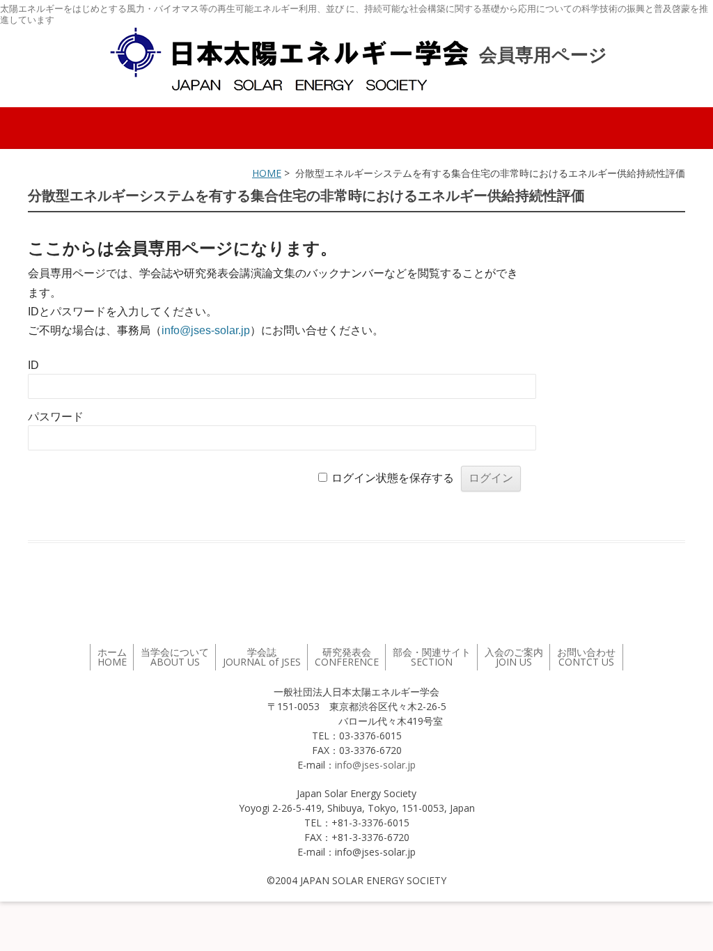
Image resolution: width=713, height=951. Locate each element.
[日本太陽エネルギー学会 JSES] (289, 59)
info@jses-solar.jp (206, 330)
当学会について (175, 656)
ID (33, 365)
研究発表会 (347, 656)
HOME (266, 173)
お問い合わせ (586, 656)
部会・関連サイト (432, 656)
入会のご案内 (514, 656)
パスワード (56, 417)
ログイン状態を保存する (392, 478)
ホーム (112, 656)
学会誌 (262, 656)
